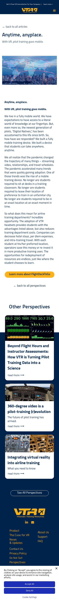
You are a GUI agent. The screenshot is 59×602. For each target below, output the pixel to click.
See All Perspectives (29, 492)
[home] (29, 10)
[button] (54, 11)
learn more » (48, 4)
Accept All (29, 584)
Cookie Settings (29, 597)
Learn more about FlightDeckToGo (29, 274)
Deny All (29, 591)
